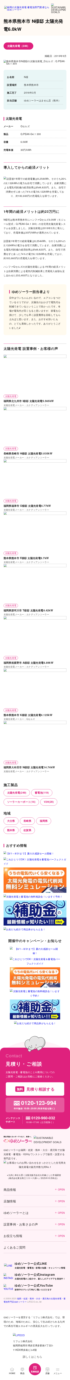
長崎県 (27, 821)
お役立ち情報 (34, 1236)
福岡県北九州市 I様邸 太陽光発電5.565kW (29, 401)
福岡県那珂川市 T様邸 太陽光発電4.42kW (28, 610)
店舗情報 (34, 1201)
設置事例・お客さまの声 (34, 1224)
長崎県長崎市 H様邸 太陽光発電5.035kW (28, 453)
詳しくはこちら (32, 1357)
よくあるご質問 (14, 1247)
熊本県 (11, 830)
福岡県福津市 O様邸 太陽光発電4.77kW (27, 506)
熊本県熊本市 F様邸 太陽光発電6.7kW (26, 558)
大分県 (11, 821)
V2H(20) (49, 802)
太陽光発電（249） (18, 46)
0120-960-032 (43, 1118)
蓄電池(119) (42, 792)
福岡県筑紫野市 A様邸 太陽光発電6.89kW (29, 663)
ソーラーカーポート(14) (21, 802)
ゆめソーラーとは (34, 1213)
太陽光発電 (10, 396)
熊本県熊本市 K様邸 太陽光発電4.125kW (28, 715)
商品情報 (34, 1189)
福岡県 (44, 821)
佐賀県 (27, 830)
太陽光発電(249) (16, 792)
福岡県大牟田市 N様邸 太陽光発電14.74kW (29, 767)
